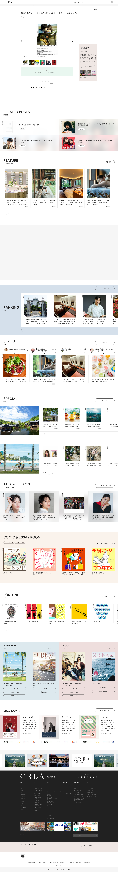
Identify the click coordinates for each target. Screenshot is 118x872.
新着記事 (74, 2)
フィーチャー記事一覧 (105, 162)
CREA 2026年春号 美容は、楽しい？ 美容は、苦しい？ (52, 791)
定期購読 (70, 862)
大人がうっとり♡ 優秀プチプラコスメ (39, 808)
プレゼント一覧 (83, 77)
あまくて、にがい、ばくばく (78, 796)
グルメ (21, 790)
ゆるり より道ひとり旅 (77, 802)
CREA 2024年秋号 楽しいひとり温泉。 (50, 812)
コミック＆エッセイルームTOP (105, 543)
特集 (82, 2)
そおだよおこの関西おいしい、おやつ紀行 (39, 798)
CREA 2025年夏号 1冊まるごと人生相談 (50, 802)
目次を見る (15, 688)
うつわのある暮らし (37, 802)
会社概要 (38, 862)
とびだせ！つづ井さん (77, 790)
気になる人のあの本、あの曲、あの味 (65, 788)
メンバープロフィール (50, 836)
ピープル (35, 836)
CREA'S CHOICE (23, 807)
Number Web (57, 869)
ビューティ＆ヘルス (23, 796)
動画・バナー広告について (54, 862)
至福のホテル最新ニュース (38, 795)
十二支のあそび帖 (76, 792)
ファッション (22, 798)
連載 (79, 2)
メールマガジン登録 (88, 845)
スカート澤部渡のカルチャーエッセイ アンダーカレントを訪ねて (79, 799)
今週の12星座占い (90, 790)
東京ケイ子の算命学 (90, 792)
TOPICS (21, 809)
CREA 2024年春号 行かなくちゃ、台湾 (50, 818)
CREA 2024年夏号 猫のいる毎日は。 (50, 815)
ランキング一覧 (105, 288)
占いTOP (104, 596)
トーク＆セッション (89, 2)
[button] (21, 40)
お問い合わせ (45, 862)
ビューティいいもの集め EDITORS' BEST (38, 805)
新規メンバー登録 (88, 66)
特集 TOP (104, 400)
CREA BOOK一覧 (104, 710)
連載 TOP (104, 343)
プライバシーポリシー (86, 862)
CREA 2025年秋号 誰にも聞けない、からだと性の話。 (52, 798)
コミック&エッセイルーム (100, 2)
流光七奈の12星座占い (90, 788)
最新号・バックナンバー (24, 836)
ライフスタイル (23, 794)
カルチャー (22, 792)
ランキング (22, 801)
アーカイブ (22, 803)
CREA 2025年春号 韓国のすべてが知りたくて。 (52, 805)
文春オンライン (63, 869)
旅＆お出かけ (22, 788)
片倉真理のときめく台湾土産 (38, 788)
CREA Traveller (50, 869)
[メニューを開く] (112, 2)
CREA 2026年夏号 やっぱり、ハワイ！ (50, 788)
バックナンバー (51, 648)
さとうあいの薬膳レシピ (38, 800)
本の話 (69, 869)
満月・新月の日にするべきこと (92, 796)
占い (108, 2)
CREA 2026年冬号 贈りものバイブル (50, 795)
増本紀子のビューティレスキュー (39, 811)
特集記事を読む (14, 692)
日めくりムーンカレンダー (91, 794)
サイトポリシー (78, 862)
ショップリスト (14, 695)
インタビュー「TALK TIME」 (78, 794)
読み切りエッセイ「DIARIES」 (79, 788)
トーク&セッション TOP (104, 485)
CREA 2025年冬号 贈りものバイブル (50, 808)
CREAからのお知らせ (24, 811)
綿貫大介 (24, 17)
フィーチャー (22, 805)
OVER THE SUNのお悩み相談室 (65, 793)
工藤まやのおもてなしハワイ (38, 793)
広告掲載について (63, 862)
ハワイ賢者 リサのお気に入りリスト (39, 791)
